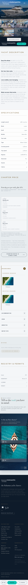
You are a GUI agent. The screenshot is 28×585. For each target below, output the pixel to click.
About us (3, 545)
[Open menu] (24, 3)
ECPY (16, 547)
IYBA (16, 545)
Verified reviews (5, 553)
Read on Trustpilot (8, 513)
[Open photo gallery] (14, 9)
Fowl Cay (3, 531)
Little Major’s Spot (5, 527)
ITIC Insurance (18, 549)
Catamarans (18, 529)
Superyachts (18, 535)
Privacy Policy (5, 576)
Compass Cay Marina (6, 537)
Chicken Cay (4, 539)
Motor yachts (18, 533)
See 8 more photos (14, 39)
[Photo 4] (7, 32)
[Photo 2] (7, 23)
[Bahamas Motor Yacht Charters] (11, 3)
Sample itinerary (5, 551)
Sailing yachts (18, 531)
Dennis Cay (4, 533)
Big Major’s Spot (5, 529)
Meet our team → (19, 557)
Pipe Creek (4, 535)
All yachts (17, 527)
